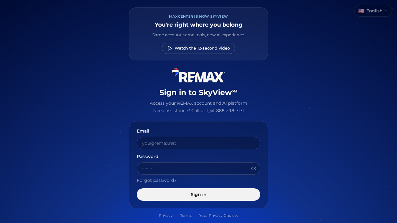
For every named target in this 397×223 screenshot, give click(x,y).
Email (143, 131)
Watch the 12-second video (202, 48)
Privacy (166, 215)
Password (147, 156)
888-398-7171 (230, 110)
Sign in (199, 194)
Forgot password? (156, 180)
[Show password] (253, 168)
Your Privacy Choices (219, 215)
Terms (186, 215)
